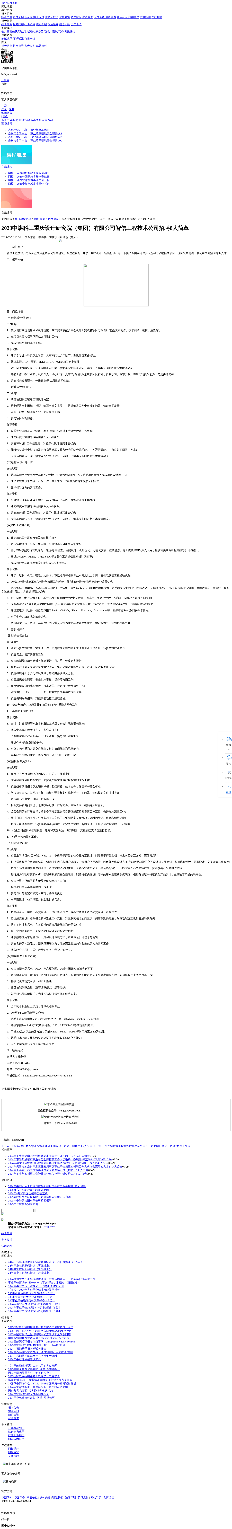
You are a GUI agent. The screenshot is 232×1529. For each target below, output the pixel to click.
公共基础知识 (9, 31)
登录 (4, 109)
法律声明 (70, 1497)
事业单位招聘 (23, 218)
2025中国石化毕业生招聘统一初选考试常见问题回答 (39, 1334)
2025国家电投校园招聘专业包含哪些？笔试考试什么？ (40, 1327)
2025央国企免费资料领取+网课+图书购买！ (34, 1369)
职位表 (28, 17)
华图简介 (6, 1497)
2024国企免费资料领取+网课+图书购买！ (32, 1397)
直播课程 (13, 1455)
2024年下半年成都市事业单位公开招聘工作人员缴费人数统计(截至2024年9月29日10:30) (60, 1159)
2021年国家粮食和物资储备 (33, 176)
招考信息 (6, 45)
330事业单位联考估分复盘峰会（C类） (31, 1293)
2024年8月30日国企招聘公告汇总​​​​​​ (28, 1193)
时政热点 (70, 31)
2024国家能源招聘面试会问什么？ (28, 1394)
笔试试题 (6, 38)
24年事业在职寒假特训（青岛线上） (30, 1269)
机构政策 (133, 17)
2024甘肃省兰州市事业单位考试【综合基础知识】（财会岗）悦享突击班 (51, 1279)
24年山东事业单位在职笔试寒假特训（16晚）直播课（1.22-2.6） (46, 1262)
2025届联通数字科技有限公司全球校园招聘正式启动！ (40, 1197)
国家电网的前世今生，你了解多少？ (30, 1372)
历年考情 (76, 24)
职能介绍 (41, 24)
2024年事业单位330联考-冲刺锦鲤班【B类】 (34, 1307)
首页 (4, 120)
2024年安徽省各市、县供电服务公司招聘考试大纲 (38, 1387)
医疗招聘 (156, 17)
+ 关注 (5, 80)
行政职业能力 (16, 1435)
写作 (61, 31)
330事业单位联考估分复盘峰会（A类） (31, 1300)
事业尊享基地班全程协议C (46, 140)
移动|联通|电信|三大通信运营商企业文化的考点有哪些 (40, 1379)
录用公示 (122, 17)
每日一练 (29, 38)
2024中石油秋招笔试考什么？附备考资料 (32, 1355)
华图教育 (6, 112)
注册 (11, 109)
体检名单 (110, 17)
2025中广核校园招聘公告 (23, 1204)
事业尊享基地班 (39, 129)
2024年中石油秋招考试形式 (24, 1359)
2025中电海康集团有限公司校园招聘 (30, 1200)
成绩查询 (87, 17)
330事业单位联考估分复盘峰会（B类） (31, 1296)
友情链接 (108, 1497)
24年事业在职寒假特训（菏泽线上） (30, 1272)
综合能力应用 (16, 1431)
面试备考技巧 (16, 1438)
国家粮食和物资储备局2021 (33, 173)
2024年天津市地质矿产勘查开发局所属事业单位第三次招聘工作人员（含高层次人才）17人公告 (65, 1166)
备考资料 (29, 45)
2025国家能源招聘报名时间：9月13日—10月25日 (37, 1345)
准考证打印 (51, 17)
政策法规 (53, 24)
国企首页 (39, 218)
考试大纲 (18, 17)
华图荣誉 (19, 1497)
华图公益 (32, 1497)
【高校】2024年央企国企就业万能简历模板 (34, 1289)
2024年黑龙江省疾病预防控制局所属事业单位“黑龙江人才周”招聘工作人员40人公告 (58, 1163)
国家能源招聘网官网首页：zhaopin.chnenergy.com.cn (38, 1338)
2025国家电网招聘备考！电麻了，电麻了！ (34, 1376)
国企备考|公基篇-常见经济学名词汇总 (30, 1390)
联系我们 (57, 1497)
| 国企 (4, 116)
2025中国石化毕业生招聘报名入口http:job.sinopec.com (39, 1330)
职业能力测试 (26, 31)
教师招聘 (145, 17)
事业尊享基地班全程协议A (46, 133)
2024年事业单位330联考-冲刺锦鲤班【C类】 (34, 1304)
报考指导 (18, 45)
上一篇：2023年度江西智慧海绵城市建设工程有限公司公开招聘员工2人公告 (46, 1146)
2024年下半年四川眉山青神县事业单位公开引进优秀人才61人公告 (47, 1173)
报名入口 (38, 17)
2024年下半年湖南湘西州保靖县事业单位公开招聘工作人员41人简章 (49, 1155)
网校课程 (13, 1452)
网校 (11, 173)
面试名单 (99, 17)
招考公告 (6, 17)
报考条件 (29, 24)
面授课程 (6, 123)
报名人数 (64, 24)
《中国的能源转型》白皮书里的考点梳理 (32, 1365)
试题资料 (41, 45)
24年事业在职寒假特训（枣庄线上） (30, 1265)
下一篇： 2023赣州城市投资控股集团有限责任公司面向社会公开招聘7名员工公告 (141, 1146)
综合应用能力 (43, 31)
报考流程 (6, 24)
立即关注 (49, 1227)
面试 (55, 31)
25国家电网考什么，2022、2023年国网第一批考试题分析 (42, 1383)
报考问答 (18, 24)
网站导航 (96, 1497)
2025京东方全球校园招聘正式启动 (28, 1189)
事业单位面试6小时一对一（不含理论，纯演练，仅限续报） (44, 1282)
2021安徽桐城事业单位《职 (33, 180)
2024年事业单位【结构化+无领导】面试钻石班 (36, 1286)
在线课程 (6, 166)
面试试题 (18, 38)
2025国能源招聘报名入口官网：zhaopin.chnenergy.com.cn (41, 1341)
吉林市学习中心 (17, 129)
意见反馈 (83, 1497)
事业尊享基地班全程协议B (46, 137)
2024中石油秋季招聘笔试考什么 (27, 1348)
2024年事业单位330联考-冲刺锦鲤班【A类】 (34, 1311)
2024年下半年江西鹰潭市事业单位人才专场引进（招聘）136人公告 (48, 1170)
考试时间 (76, 17)
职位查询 (13, 1414)
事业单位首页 (9, 3)
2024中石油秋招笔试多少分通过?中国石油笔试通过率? (40, 1352)
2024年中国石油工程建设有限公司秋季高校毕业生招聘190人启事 (47, 1186)
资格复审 (64, 17)
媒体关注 (45, 1497)
